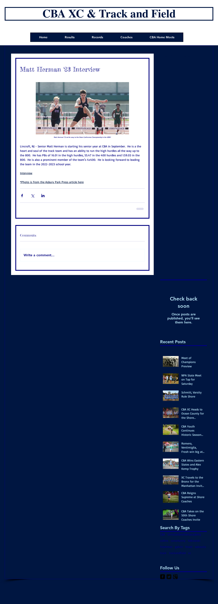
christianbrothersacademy (184, 534)
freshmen (166, 546)
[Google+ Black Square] (175, 576)
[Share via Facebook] (22, 196)
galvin (179, 546)
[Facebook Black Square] (162, 576)
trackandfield (177, 553)
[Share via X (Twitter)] (32, 196)
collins (164, 540)
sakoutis (200, 546)
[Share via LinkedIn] (43, 196)
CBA (162, 534)
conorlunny (178, 540)
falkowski (194, 540)
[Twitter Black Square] (168, 576)
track (163, 553)
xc (189, 553)
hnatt (188, 546)
